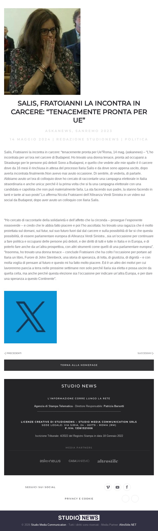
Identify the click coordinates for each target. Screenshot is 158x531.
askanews (58, 131)
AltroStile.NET (127, 524)
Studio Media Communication (48, 524)
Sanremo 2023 (94, 131)
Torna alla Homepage (79, 365)
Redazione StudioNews (87, 139)
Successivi (144, 353)
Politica (136, 139)
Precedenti (14, 353)
